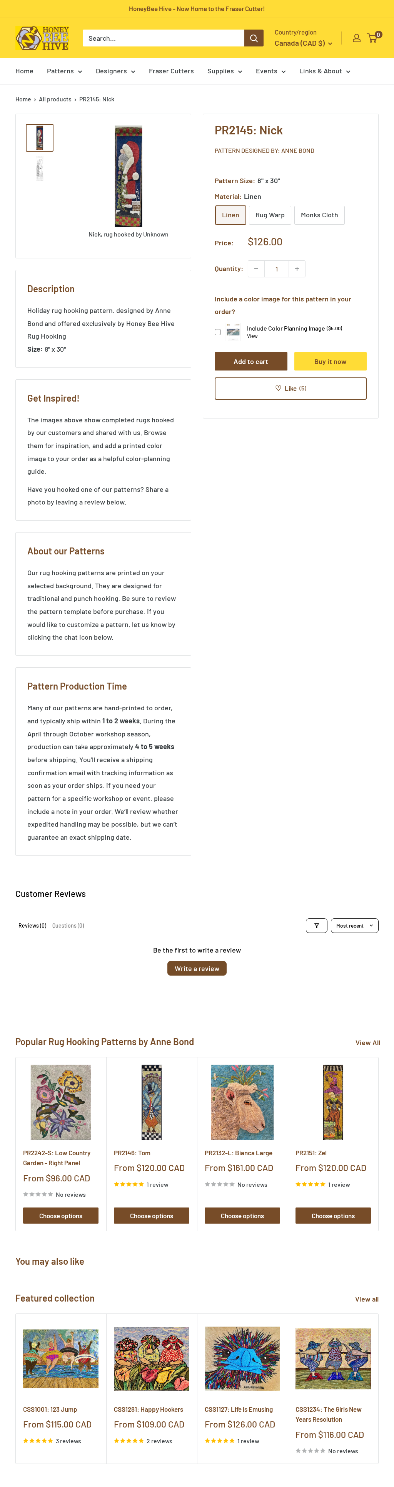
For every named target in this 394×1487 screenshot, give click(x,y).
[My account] (357, 38)
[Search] (254, 38)
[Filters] (316, 925)
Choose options (60, 1215)
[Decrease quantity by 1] (256, 269)
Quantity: (229, 268)
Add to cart (251, 361)
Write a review (197, 968)
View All (368, 1042)
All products (55, 99)
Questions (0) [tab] (68, 925)
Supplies (220, 70)
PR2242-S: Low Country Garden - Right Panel (56, 1157)
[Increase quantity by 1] (297, 269)
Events (266, 70)
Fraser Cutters (171, 70)
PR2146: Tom (132, 1152)
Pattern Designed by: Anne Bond (264, 150)
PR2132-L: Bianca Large (238, 1152)
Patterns (60, 70)
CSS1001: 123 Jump (50, 1409)
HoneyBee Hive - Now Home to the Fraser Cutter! (197, 8)
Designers (111, 70)
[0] (372, 38)
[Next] (379, 1144)
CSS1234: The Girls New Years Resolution (329, 1414)
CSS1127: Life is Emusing (239, 1409)
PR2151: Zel (311, 1152)
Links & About (320, 70)
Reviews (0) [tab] (32, 925)
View (252, 336)
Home (24, 70)
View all (367, 1299)
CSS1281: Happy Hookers (148, 1409)
